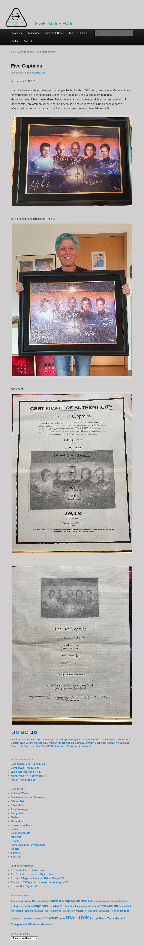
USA (35, 924)
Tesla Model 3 (116, 918)
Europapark (39, 906)
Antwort (85, 746)
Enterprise (17, 906)
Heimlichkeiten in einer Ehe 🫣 (29, 775)
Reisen (15, 848)
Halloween (17, 911)
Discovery (103, 901)
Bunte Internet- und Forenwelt (28, 797)
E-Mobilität (17, 805)
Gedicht (112, 905)
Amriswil (26, 901)
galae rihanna (89, 906)
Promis (15, 841)
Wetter (49, 924)
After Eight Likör (28, 886)
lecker (47, 911)
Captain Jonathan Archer (51, 743)
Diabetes (92, 901)
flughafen (69, 906)
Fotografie (17, 813)
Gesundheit (17, 821)
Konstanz (38, 911)
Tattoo (94, 918)
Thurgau (16, 924)
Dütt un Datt (18, 801)
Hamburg (28, 911)
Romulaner (28, 918)
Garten (15, 817)
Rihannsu (16, 918)
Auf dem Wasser (20, 793)
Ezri (62, 906)
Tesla (102, 918)
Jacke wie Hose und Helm (26, 771)
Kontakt (28, 41)
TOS (25, 924)
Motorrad (16, 836)
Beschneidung (40, 901)
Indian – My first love (23, 779)
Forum (78, 906)
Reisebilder (34, 33)
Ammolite (15, 901)
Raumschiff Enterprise (23, 746)
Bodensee (55, 900)
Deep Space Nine (104, 743)
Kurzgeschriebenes (22, 825)
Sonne (62, 919)
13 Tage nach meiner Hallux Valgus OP (41, 878)
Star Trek (35, 739)
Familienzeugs (19, 809)
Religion (114, 910)
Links (15, 41)
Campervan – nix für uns (25, 767)
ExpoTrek (54, 906)
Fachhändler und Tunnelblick (28, 764)
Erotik (27, 906)
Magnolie (56, 911)
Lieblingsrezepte (20, 833)
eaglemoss (121, 901)
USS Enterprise (55, 746)
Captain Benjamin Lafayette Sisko (80, 739)
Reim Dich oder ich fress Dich (28, 845)
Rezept (124, 910)
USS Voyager (72, 746)
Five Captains (26, 66)
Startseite (17, 33)
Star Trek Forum (78, 33)
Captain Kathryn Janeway (80, 743)
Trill (30, 924)
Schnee (38, 918)
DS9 (112, 901)
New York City (68, 911)
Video (42, 924)
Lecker (15, 829)
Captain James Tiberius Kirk (115, 739)
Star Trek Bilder (54, 33)
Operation (81, 911)
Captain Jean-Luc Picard (24, 743)
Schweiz (16, 852)
